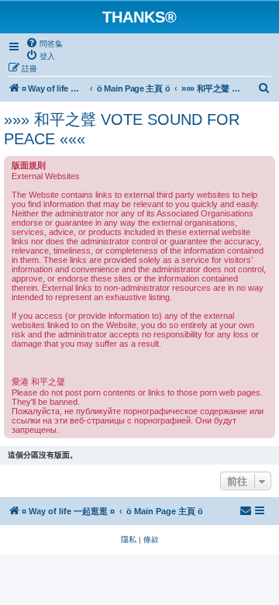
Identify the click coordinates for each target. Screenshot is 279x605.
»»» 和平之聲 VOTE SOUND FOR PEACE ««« (121, 129)
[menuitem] (44, 43)
